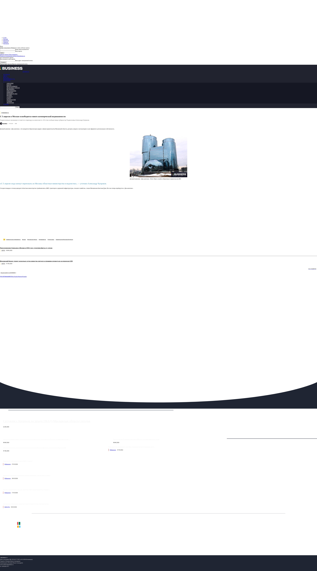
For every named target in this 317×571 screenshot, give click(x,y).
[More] (83, 234)
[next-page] (25, 270)
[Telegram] (36, 234)
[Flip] (59, 234)
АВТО (5, 76)
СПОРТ (9, 98)
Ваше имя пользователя (22, 49)
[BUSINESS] (1, 123)
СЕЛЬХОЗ (9, 96)
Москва (24, 239)
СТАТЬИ (5, 104)
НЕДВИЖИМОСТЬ (9, 79)
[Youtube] (25, 549)
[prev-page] (8, 270)
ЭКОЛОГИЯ (10, 102)
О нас (5, 37)
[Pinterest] (42, 234)
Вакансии (6, 40)
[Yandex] (21, 549)
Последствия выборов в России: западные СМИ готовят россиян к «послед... (26, 489)
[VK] (30, 234)
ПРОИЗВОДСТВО (12, 94)
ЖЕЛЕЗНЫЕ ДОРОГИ (13, 88)
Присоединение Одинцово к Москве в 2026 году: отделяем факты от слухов (26, 248)
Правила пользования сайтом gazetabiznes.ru (12, 56)
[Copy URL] (71, 234)
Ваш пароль (18, 51)
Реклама (5, 39)
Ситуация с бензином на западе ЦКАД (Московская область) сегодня (46, 421)
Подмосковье (51, 239)
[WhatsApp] (18, 234)
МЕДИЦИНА (10, 89)
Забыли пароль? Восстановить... (9, 54)
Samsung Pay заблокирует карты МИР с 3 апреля (17, 461)
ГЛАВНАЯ (6, 74)
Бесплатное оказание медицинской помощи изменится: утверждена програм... (26, 475)
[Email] (65, 234)
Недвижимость (42, 239)
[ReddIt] (48, 234)
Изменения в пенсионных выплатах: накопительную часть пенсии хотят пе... (26, 504)
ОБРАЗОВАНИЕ (11, 91)
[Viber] (24, 234)
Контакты (6, 43)
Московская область (32, 239)
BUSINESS (5, 123)
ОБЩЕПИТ (10, 92)
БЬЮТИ (9, 85)
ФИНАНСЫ (6, 80)
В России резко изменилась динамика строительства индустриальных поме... (131, 447)
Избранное (113, 450)
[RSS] (7, 549)
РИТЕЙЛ (9, 95)
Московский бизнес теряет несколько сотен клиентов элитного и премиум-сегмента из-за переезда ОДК (36, 261)
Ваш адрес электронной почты (24, 60)
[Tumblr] (53, 234)
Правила (5, 42)
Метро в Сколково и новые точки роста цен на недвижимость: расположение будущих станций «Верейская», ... (36, 439)
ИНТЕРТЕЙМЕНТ (12, 86)
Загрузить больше (224, 436)
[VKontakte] (16, 549)
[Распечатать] (77, 234)
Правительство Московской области (64, 239)
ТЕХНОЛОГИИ (11, 99)
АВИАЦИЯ (10, 83)
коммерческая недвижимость (13, 239)
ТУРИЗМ (9, 101)
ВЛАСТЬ (5, 77)
